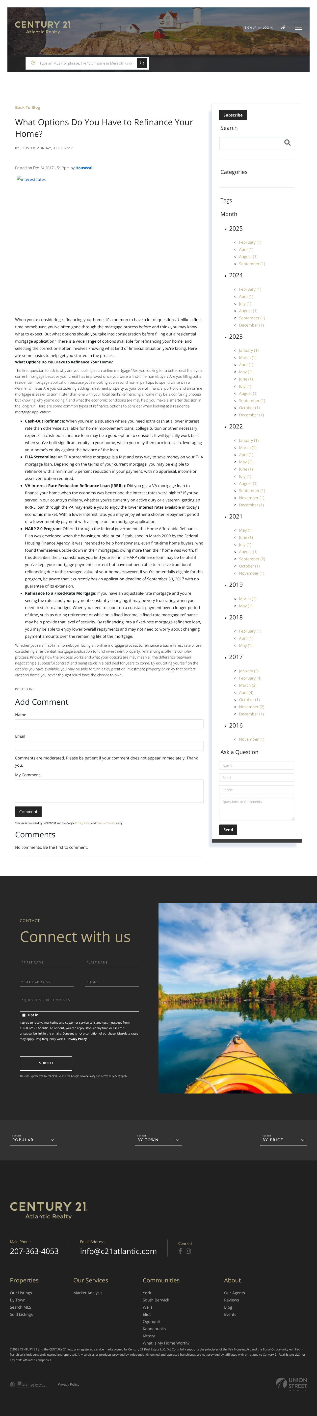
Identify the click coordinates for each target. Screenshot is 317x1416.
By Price (273, 1140)
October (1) (249, 407)
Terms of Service (105, 823)
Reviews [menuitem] (231, 1300)
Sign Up (251, 27)
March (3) (247, 685)
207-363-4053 (34, 1251)
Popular (23, 1140)
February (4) (250, 678)
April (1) (246, 249)
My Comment (27, 775)
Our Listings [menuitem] (21, 1293)
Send (46, 1063)
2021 (236, 516)
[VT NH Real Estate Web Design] (291, 1384)
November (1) (251, 497)
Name (20, 714)
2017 (236, 657)
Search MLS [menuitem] (20, 1307)
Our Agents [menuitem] (234, 1293)
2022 (236, 426)
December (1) (251, 325)
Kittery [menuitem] (149, 1336)
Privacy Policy (83, 823)
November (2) (251, 706)
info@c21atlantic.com (118, 1251)
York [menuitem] (147, 1293)
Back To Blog (27, 107)
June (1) (246, 379)
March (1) (247, 357)
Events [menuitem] (230, 1314)
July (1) (245, 303)
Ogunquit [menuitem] (151, 1321)
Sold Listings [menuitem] (21, 1314)
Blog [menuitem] (228, 1307)
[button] (142, 63)
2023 (236, 336)
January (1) (249, 350)
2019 (236, 585)
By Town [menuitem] (18, 1300)
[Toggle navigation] (298, 27)
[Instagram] (188, 1251)
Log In (268, 27)
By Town (148, 1140)
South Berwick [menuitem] (156, 1300)
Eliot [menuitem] (147, 1314)
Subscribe (232, 115)
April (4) (246, 692)
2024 (236, 275)
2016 (236, 725)
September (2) (252, 559)
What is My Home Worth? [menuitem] (166, 1343)
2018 (236, 617)
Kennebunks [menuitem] (154, 1328)
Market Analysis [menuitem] (87, 1293)
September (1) (252, 263)
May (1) (245, 372)
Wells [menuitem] (148, 1307)
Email (20, 736)
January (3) (249, 671)
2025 (236, 228)
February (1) (250, 242)
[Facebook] (180, 1251)
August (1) (248, 256)
